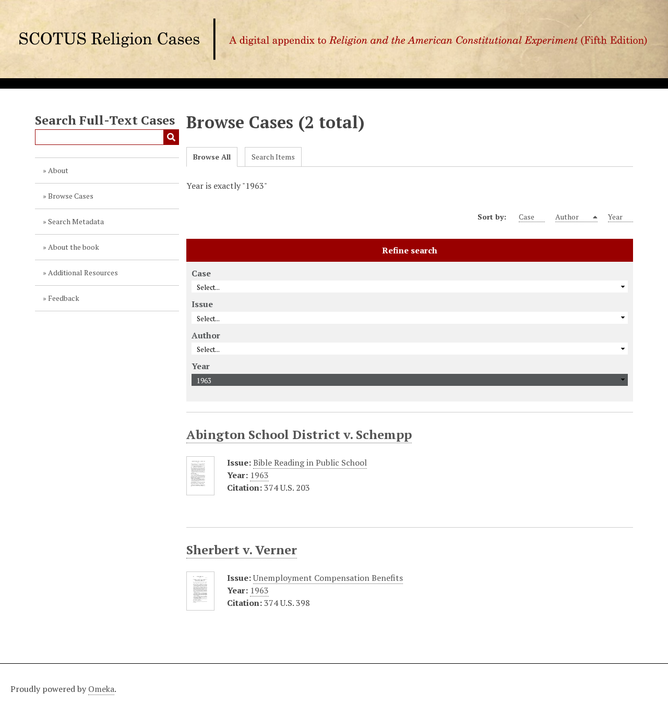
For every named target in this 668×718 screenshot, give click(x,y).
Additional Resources (83, 272)
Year (615, 217)
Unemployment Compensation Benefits (328, 577)
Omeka (101, 689)
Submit (171, 137)
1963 (259, 475)
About (58, 170)
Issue (202, 304)
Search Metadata (76, 221)
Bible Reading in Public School (310, 462)
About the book (73, 247)
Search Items (273, 157)
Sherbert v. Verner (241, 549)
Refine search (409, 250)
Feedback (63, 298)
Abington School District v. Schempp (299, 434)
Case (526, 217)
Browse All (212, 157)
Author (567, 217)
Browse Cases (70, 196)
